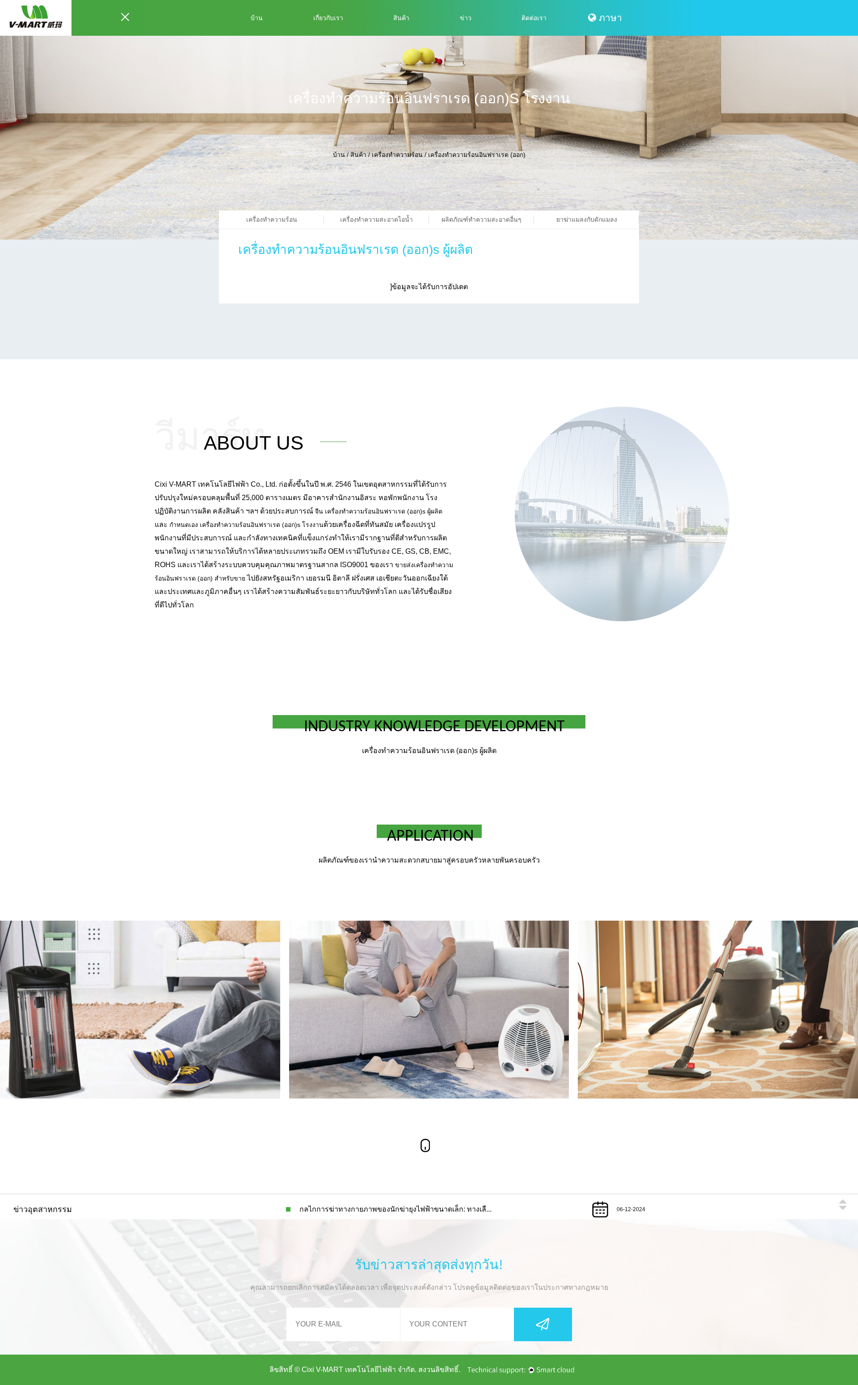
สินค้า (401, 17)
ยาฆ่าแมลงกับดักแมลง (586, 219)
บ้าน (257, 17)
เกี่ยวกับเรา (328, 17)
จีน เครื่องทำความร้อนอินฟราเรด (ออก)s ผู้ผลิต (378, 511)
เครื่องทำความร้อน (397, 154)
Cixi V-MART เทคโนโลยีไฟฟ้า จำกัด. (359, 1369)
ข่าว (465, 17)
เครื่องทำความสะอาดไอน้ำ (376, 219)
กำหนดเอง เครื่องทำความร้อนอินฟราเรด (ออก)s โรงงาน (246, 524)
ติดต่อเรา (534, 17)
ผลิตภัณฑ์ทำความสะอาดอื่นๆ (482, 219)
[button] (842, 1201)
